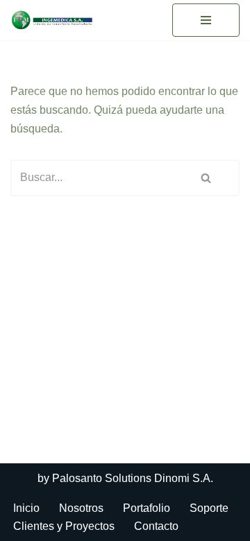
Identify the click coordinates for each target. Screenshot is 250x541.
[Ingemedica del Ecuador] (52, 20)
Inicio (26, 508)
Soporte (209, 508)
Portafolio (146, 508)
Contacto (156, 526)
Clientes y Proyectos (64, 526)
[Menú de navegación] (206, 20)
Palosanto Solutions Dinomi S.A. (132, 478)
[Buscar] (207, 178)
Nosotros (81, 508)
